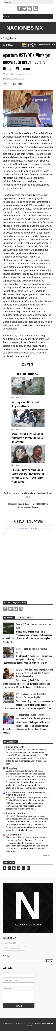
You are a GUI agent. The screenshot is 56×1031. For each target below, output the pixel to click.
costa (15, 74)
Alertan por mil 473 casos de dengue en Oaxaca (25, 404)
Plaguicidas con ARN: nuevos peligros (24, 797)
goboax (21, 74)
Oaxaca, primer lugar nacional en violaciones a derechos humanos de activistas (27, 438)
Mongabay (11, 768)
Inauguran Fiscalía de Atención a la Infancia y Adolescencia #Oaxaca (28, 505)
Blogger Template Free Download (38, 1025)
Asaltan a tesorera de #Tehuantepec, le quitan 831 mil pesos (28, 495)
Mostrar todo (48, 855)
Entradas (11, 943)
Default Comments (28, 525)
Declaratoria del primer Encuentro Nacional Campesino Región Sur (31, 695)
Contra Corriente (15, 747)
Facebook (19, 8)
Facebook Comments (28, 529)
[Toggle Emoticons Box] (4, 533)
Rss (35, 8)
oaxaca (27, 74)
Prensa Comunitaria (17, 813)
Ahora (8, 45)
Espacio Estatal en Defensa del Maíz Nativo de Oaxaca (25, 793)
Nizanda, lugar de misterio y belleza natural (31, 650)
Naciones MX (21, 1024)
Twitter (24, 8)
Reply (7, 74)
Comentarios (13, 948)
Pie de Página (13, 834)
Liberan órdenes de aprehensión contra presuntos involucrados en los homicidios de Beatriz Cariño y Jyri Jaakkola (27, 476)
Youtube (30, 8)
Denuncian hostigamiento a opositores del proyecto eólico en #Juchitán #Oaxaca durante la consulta (34, 673)
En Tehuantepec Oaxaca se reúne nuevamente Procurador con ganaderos (33, 716)
